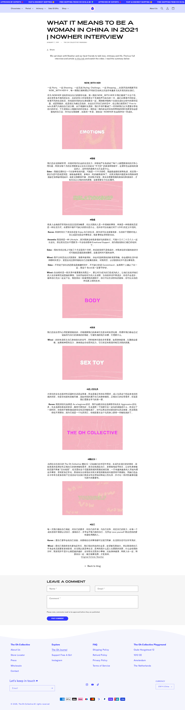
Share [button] (52, 50)
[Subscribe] (52, 688)
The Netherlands (142, 665)
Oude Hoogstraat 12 (144, 649)
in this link (80, 58)
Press (13, 660)
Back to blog (94, 566)
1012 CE (138, 655)
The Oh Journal (59, 649)
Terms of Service (101, 665)
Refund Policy (100, 655)
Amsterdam (140, 660)
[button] (16, 8)
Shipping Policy (101, 649)
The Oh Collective (26, 704)
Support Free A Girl (62, 655)
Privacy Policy (100, 660)
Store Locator (18, 655)
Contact (15, 671)
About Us (15, 649)
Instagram (57, 660)
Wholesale (16, 665)
